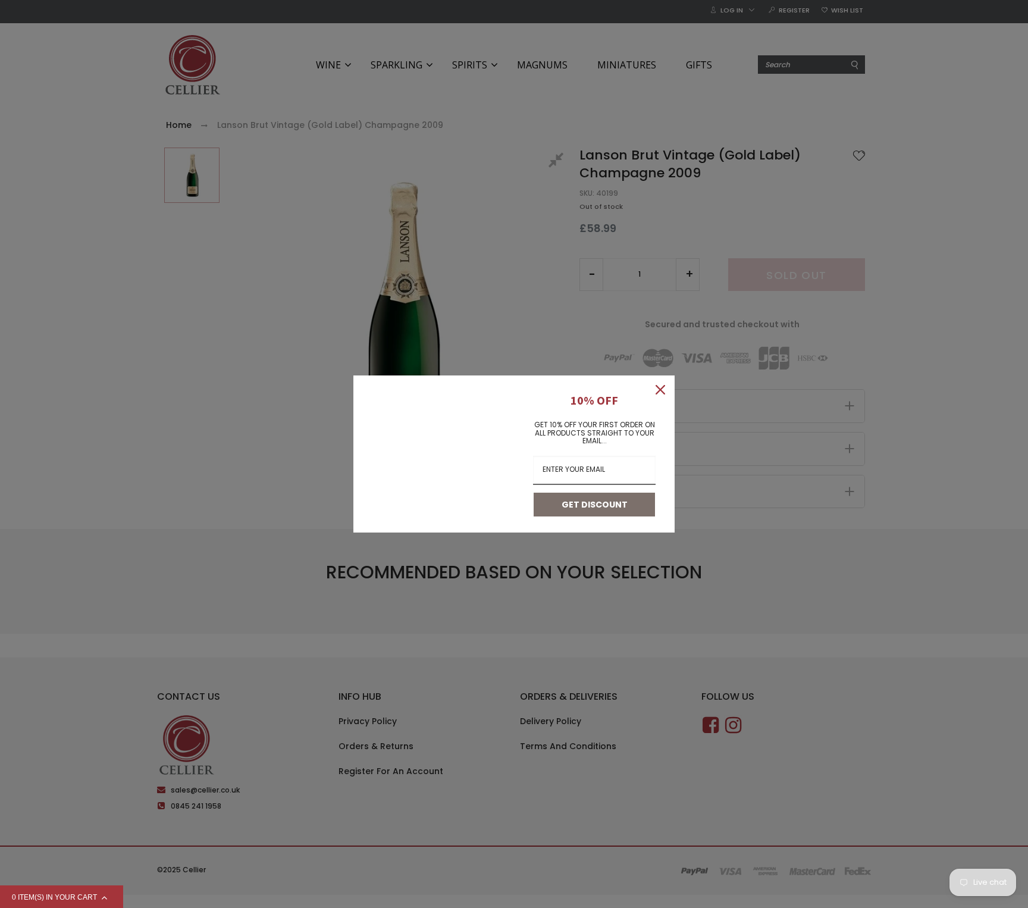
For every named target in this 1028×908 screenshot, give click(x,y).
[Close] (660, 389)
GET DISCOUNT (595, 505)
